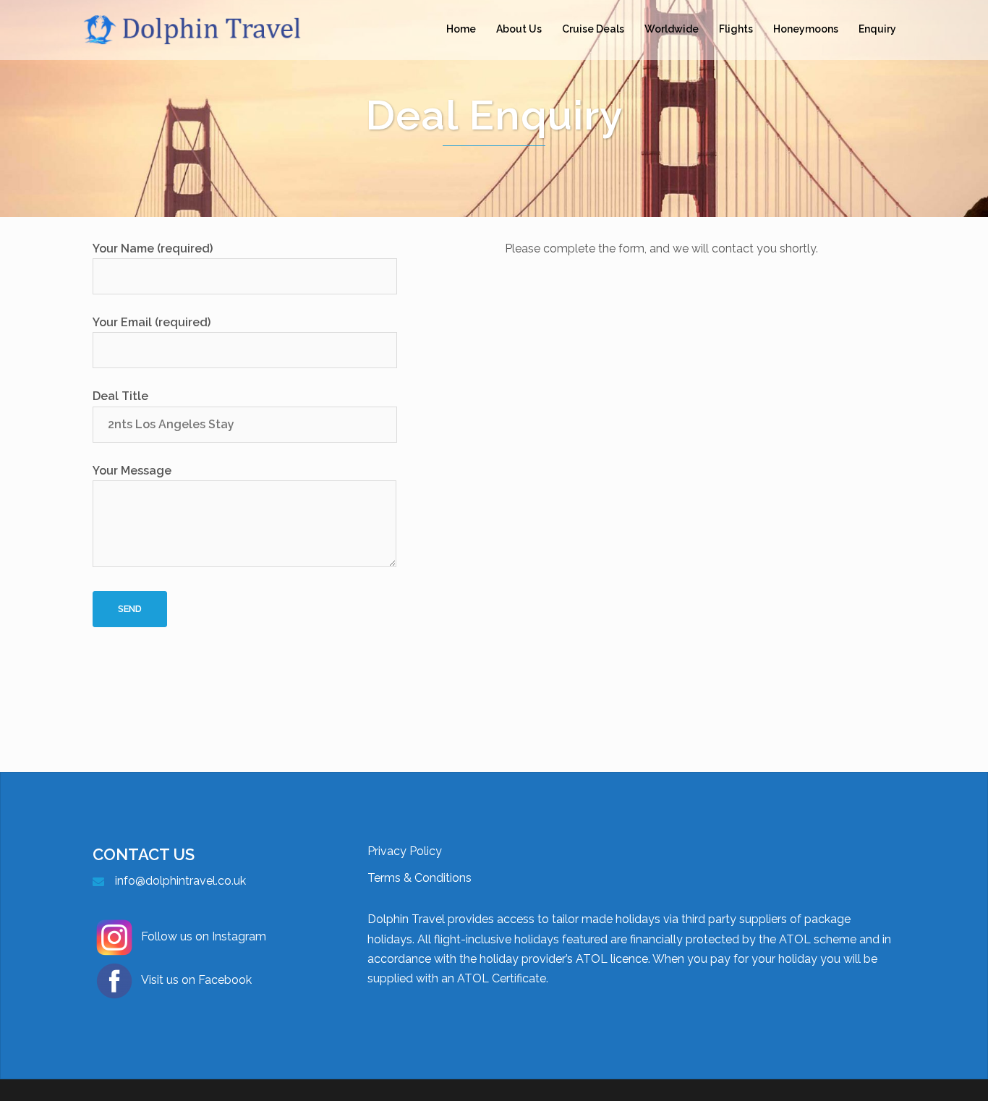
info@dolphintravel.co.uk (180, 881)
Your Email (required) (151, 322)
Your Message (132, 470)
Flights (736, 29)
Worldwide (671, 29)
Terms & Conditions (419, 878)
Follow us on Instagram (203, 936)
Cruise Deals (593, 29)
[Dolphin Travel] (212, 28)
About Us (519, 29)
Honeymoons (805, 29)
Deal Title (120, 396)
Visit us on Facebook (196, 980)
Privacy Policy (404, 851)
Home (461, 29)
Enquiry (877, 29)
